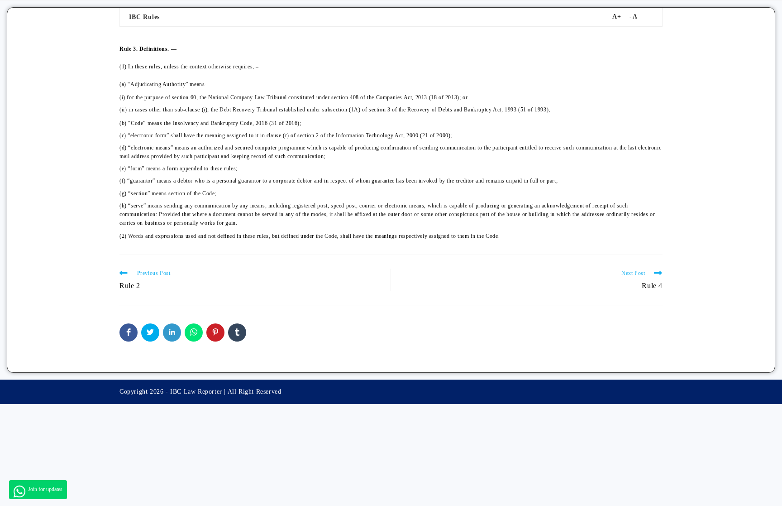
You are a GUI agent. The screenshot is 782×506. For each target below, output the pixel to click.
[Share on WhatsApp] (194, 332)
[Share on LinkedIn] (172, 332)
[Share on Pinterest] (215, 332)
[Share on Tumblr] (237, 332)
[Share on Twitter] (150, 332)
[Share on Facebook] (128, 332)
